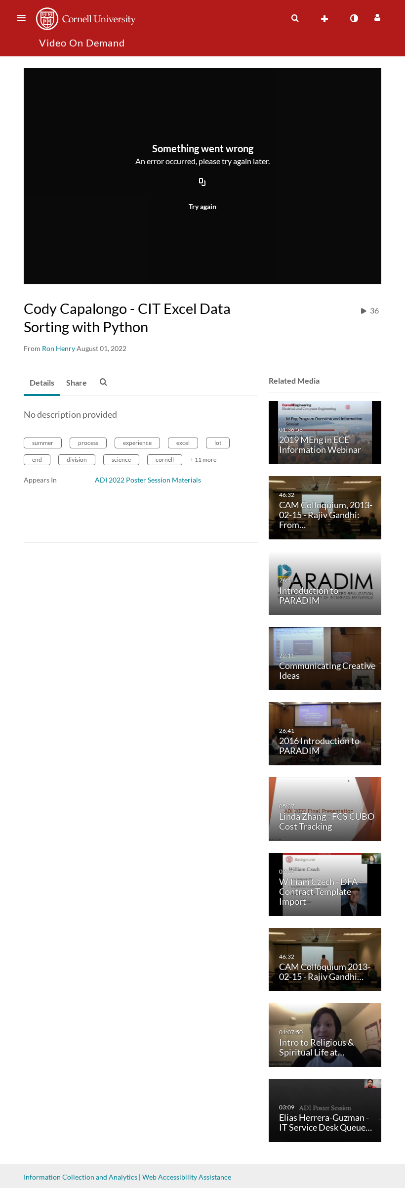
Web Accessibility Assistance (186, 1177)
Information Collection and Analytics (80, 1177)
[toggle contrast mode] (353, 18)
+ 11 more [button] (203, 459)
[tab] (42, 383)
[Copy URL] (202, 182)
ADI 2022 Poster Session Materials (148, 480)
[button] (24, 18)
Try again (202, 206)
